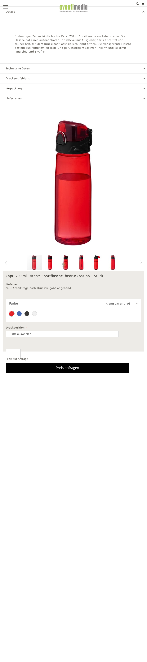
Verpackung (14, 88)
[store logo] (73, 11)
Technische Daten (18, 68)
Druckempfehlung (18, 78)
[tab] (73, 45)
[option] (11, 313)
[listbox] (73, 315)
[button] (6, 262)
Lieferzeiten (14, 98)
